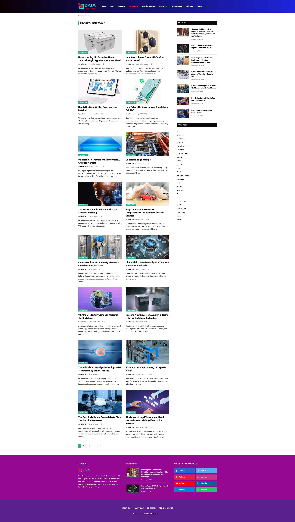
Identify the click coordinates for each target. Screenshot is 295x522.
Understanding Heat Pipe (138, 159)
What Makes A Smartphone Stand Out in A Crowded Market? (99, 161)
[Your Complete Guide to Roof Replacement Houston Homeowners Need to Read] (183, 60)
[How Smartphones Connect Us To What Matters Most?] (147, 42)
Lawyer (179, 183)
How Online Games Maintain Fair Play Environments (203, 99)
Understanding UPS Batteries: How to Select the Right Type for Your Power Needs (100, 59)
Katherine (83, 64)
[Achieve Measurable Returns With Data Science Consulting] (100, 194)
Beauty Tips (181, 139)
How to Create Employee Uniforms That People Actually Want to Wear (204, 87)
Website (179, 220)
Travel (199, 6)
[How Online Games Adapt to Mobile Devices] (183, 113)
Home (104, 6)
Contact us (151, 508)
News (112, 6)
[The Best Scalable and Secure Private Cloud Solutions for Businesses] (100, 402)
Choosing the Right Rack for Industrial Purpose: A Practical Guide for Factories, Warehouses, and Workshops (203, 32)
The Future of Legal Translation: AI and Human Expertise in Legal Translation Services (145, 420)
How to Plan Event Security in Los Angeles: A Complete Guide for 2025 (203, 74)
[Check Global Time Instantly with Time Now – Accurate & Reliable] (147, 247)
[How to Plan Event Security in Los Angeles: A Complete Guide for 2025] (183, 74)
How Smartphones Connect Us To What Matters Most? (145, 59)
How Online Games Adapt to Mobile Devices (201, 111)
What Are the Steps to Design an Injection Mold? (146, 369)
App (178, 131)
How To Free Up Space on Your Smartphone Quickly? (147, 109)
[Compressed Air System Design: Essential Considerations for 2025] (100, 247)
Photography (181, 201)
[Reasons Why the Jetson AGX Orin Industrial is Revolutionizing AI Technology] (147, 299)
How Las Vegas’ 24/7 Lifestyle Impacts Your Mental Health (201, 46)
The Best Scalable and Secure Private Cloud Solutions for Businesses (99, 419)
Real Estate (181, 205)
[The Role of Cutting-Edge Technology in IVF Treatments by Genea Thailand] (100, 352)
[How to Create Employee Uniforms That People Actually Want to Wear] (183, 88)
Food (178, 168)
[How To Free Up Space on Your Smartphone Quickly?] (147, 91)
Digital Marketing (148, 6)
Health (179, 172)
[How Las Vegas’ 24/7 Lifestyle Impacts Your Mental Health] (183, 48)
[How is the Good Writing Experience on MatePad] (100, 91)
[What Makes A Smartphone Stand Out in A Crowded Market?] (100, 144)
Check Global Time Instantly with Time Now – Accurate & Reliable (147, 264)
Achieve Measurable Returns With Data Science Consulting (97, 211)
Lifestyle (189, 6)
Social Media (181, 209)
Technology (133, 6)
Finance (179, 161)
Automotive (181, 135)
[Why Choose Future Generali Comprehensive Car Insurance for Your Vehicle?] (147, 194)
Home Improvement (184, 175)
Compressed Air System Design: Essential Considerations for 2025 (98, 264)
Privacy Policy (138, 508)
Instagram (180, 179)
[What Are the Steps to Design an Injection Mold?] (147, 352)
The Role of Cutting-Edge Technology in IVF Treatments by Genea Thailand (99, 369)
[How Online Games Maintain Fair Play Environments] (183, 101)
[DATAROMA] (87, 6)
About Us (126, 508)
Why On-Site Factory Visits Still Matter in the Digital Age (98, 316)
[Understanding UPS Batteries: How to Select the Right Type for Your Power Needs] (100, 42)
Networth (180, 190)
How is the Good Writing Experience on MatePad (97, 109)
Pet (178, 197)
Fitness (179, 164)
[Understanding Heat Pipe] (147, 144)
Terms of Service (166, 508)
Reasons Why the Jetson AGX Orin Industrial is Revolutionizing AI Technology (147, 316)
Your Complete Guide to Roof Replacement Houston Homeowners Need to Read (201, 60)
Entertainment (177, 6)
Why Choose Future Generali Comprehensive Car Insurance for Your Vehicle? (145, 212)
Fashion (179, 157)
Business (121, 6)
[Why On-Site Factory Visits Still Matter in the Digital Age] (100, 299)
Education (163, 6)
